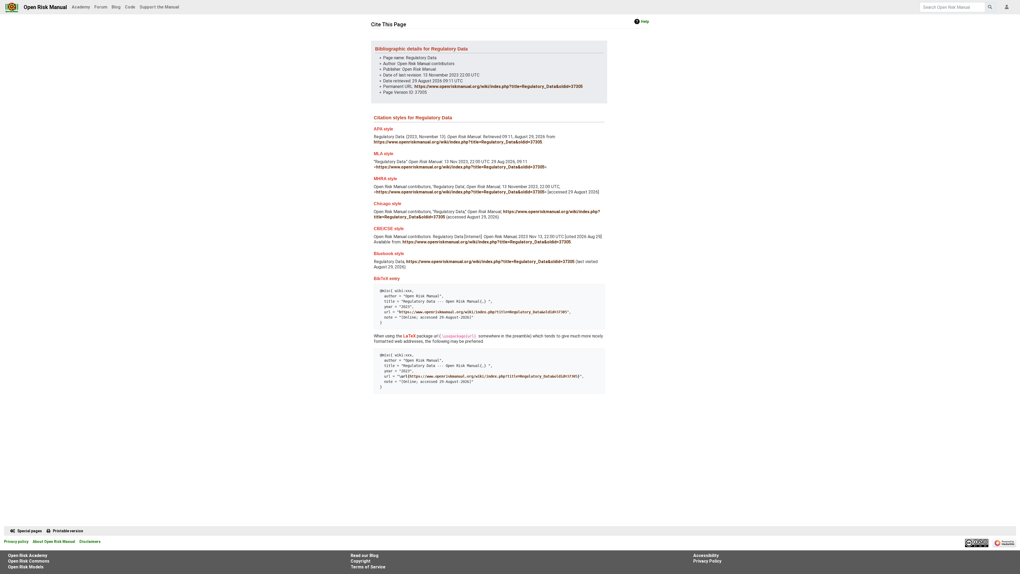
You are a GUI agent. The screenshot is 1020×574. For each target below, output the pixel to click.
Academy (81, 7)
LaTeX (409, 336)
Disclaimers (90, 541)
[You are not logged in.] (1008, 7)
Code (130, 7)
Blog (116, 7)
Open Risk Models (26, 566)
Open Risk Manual (45, 7)
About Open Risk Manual (54, 541)
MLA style (383, 153)
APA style (383, 129)
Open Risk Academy (27, 555)
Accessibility (706, 555)
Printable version (68, 531)
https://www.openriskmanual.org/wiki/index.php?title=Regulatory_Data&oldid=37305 (498, 86)
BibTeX (381, 278)
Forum (100, 7)
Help (645, 21)
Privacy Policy (707, 561)
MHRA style (385, 178)
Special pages (29, 531)
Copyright (361, 561)
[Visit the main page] (11, 6)
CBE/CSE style (389, 228)
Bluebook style (389, 253)
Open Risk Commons (28, 561)
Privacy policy (16, 541)
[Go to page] (990, 7)
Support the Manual (159, 7)
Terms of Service (368, 566)
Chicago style (387, 203)
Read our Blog (365, 555)
